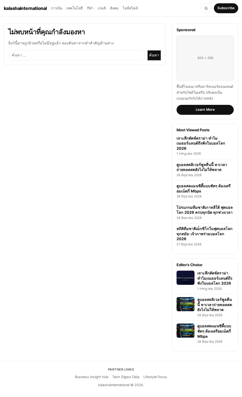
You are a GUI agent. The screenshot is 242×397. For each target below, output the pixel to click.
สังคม (114, 8)
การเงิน (56, 8)
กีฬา (90, 8)
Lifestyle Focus (155, 377)
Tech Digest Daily (126, 377)
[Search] (206, 8)
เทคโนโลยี (74, 8)
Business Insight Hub (91, 377)
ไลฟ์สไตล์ (130, 8)
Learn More (205, 109)
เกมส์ (102, 8)
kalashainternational (25, 8)
